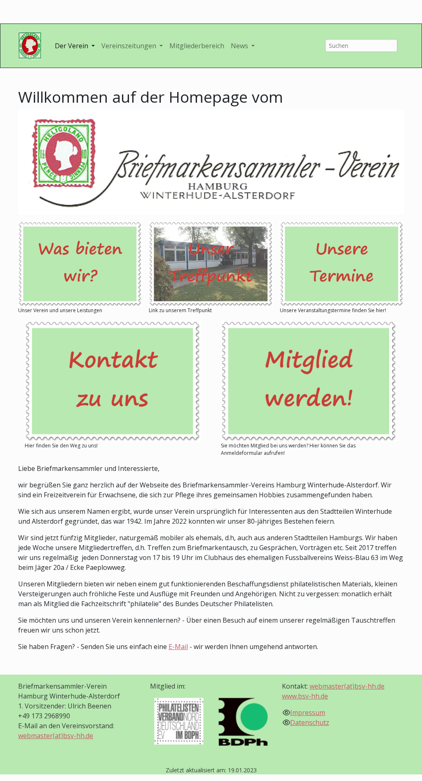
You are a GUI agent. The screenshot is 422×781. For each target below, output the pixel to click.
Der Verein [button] (72, 45)
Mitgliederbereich (196, 45)
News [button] (240, 45)
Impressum (307, 712)
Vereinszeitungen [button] (129, 45)
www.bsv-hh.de (305, 696)
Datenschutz (309, 722)
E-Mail (178, 646)
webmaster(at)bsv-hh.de (55, 735)
